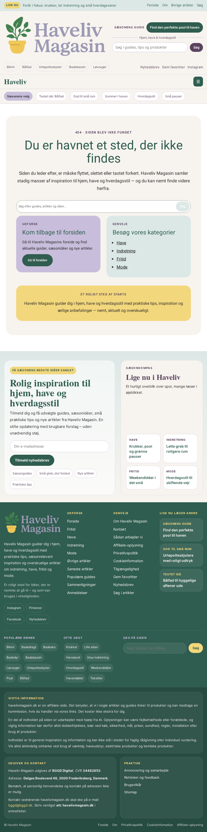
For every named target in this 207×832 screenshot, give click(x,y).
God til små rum (84, 96)
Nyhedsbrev (150, 67)
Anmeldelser (77, 592)
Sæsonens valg (18, 96)
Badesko (49, 647)
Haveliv (15, 81)
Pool (10, 678)
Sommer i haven (116, 96)
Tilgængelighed (126, 569)
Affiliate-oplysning (128, 545)
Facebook (14, 619)
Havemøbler (74, 678)
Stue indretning (98, 657)
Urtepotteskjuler (50, 67)
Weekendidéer (101, 668)
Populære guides (81, 577)
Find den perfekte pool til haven (174, 27)
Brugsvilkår (132, 785)
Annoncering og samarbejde (146, 770)
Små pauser (173, 96)
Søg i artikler (123, 592)
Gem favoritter (173, 67)
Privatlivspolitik (125, 553)
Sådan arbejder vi (128, 537)
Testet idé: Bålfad (51, 96)
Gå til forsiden (37, 260)
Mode (122, 267)
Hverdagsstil (146, 96)
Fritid (121, 259)
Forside (153, 5)
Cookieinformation (128, 561)
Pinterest (35, 608)
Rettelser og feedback (141, 777)
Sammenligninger (81, 584)
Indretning (126, 251)
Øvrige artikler (182, 5)
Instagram (195, 67)
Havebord (73, 657)
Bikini (11, 67)
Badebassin (77, 67)
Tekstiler (96, 678)
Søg (200, 5)
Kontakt (119, 529)
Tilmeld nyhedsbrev (32, 460)
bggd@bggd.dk (20, 805)
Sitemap (130, 792)
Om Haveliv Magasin (130, 521)
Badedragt (28, 647)
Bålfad (26, 67)
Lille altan (91, 647)
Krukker (71, 647)
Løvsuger (99, 67)
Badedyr (12, 657)
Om (165, 5)
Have (121, 243)
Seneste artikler (80, 569)
